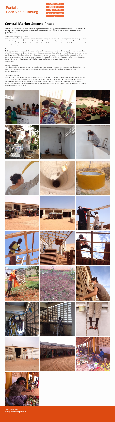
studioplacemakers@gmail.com (15, 412)
